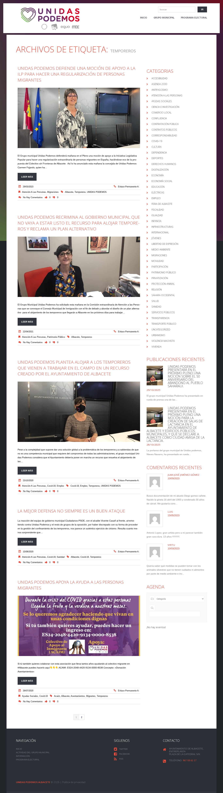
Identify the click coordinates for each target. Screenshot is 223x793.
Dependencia (159, 152)
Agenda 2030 (159, 84)
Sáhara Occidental (163, 295)
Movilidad (157, 261)
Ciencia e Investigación (165, 106)
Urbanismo (158, 335)
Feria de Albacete (161, 203)
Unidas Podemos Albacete (33, 782)
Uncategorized (160, 329)
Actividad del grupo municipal (33, 752)
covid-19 (51, 486)
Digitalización (160, 169)
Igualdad (157, 215)
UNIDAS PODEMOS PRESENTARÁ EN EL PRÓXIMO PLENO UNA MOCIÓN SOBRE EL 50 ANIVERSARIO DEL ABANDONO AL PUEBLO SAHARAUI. (185, 376)
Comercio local (161, 112)
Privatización (159, 278)
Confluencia (159, 118)
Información (23, 756)
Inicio (143, 17)
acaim (57, 696)
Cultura (156, 146)
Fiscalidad (157, 209)
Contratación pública (165, 124)
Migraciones (53, 192)
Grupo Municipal (164, 17)
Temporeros (80, 192)
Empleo (60, 486)
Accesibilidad (159, 78)
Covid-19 (75, 486)
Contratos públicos (164, 129)
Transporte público (163, 323)
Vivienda (156, 346)
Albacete (69, 192)
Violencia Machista (163, 340)
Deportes (157, 158)
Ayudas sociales (30, 696)
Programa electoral (194, 17)
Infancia (156, 221)
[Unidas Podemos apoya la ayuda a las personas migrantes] (79, 626)
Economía (157, 175)
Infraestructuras (162, 226)
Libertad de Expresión (164, 243)
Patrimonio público (56, 337)
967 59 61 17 (190, 760)
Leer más (27, 176)
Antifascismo (159, 89)
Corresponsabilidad (164, 135)
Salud (155, 300)
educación (158, 186)
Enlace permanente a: (128, 186)
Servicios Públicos (163, 312)
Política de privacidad (73, 782)
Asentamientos (78, 696)
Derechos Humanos (163, 164)
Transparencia (160, 318)
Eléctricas (157, 192)
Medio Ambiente (160, 249)
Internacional (160, 232)
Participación (159, 266)
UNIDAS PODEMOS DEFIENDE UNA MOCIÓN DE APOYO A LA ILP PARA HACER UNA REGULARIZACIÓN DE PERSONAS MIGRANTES (76, 74)
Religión (156, 289)
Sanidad (60, 557)
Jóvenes (156, 238)
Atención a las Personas (34, 192)
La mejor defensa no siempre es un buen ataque (71, 511)
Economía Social (161, 181)
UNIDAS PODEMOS (97, 192)
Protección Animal (163, 283)
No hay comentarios (33, 197)
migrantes (91, 696)
